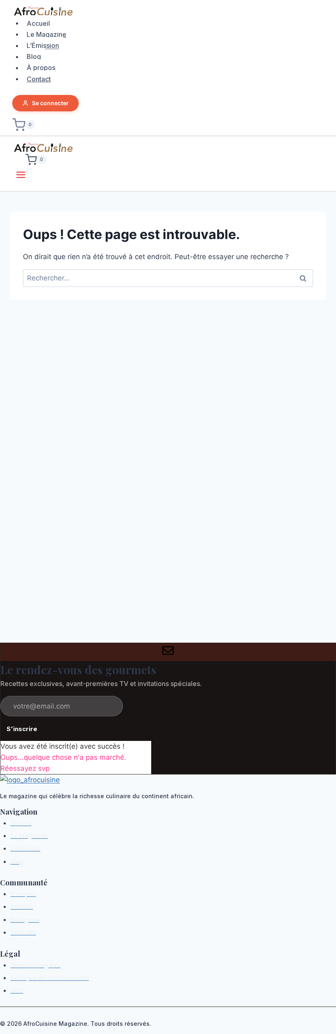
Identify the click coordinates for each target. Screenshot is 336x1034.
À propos (41, 67)
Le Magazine (46, 34)
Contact (39, 79)
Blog (34, 56)
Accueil (38, 23)
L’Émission (43, 45)
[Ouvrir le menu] (21, 176)
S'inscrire (22, 729)
